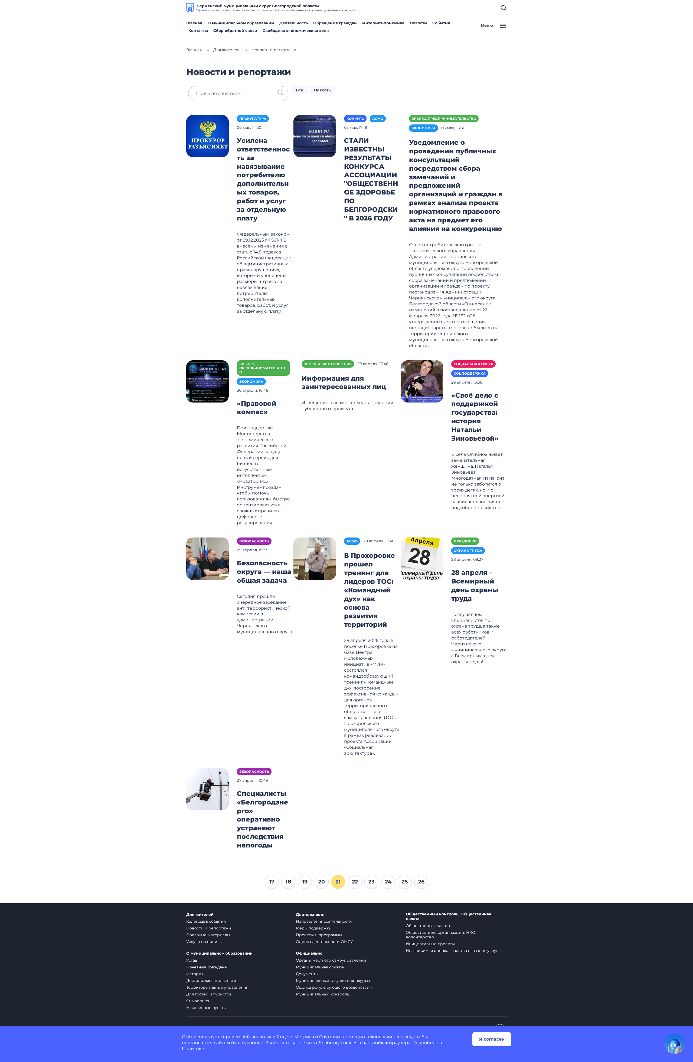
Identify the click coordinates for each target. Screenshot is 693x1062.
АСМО (377, 119)
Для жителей (200, 914)
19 (305, 881)
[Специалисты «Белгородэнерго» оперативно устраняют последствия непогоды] (207, 788)
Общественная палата (428, 925)
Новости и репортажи (208, 928)
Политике (193, 1048)
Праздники (465, 541)
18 (288, 881)
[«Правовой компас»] (207, 381)
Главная (194, 23)
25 (405, 881)
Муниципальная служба (320, 967)
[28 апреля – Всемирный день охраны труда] (422, 558)
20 (321, 881)
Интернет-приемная (383, 23)
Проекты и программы (319, 934)
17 (271, 881)
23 (371, 881)
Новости (418, 23)
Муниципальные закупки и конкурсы (333, 980)
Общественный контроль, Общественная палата (448, 916)
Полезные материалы (208, 934)
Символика (197, 1000)
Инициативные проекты (430, 943)
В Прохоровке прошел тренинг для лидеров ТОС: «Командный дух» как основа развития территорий (369, 590)
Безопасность (254, 541)
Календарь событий (206, 921)
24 (388, 881)
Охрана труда (468, 551)
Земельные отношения (328, 364)
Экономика (423, 128)
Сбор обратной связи (235, 30)
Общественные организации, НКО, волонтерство (441, 934)
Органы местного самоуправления (331, 960)
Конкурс (355, 119)
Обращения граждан (335, 23)
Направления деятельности (324, 921)
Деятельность (293, 23)
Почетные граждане (206, 967)
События (441, 23)
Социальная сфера (473, 364)
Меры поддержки (314, 928)
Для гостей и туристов (209, 994)
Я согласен (492, 1039)
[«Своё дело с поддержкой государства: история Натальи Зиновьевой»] (422, 381)
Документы (307, 973)
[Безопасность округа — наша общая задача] (207, 558)
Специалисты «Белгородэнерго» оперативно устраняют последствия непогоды (262, 819)
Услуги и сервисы (204, 941)
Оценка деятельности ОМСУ (324, 941)
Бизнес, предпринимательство (443, 119)
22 (355, 881)
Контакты (198, 30)
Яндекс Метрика (295, 1036)
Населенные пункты (206, 1007)
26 (421, 881)
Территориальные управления (217, 987)
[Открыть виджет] (674, 1043)
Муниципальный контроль (322, 994)
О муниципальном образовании (241, 23)
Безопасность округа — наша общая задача (264, 571)
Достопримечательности (211, 980)
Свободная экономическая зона (296, 30)
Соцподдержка (470, 373)
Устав (191, 960)
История (195, 973)
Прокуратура (252, 119)
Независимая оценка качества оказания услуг (452, 950)
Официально (309, 953)
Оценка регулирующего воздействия (334, 987)
